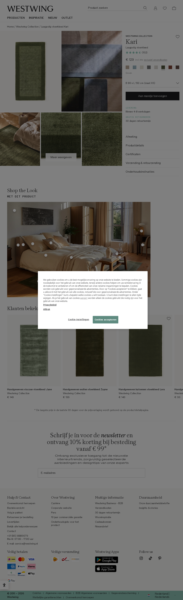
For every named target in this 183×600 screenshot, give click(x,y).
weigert (84, 298)
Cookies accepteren (105, 319)
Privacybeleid (49, 304)
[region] (93, 300)
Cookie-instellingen (78, 319)
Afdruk (46, 309)
